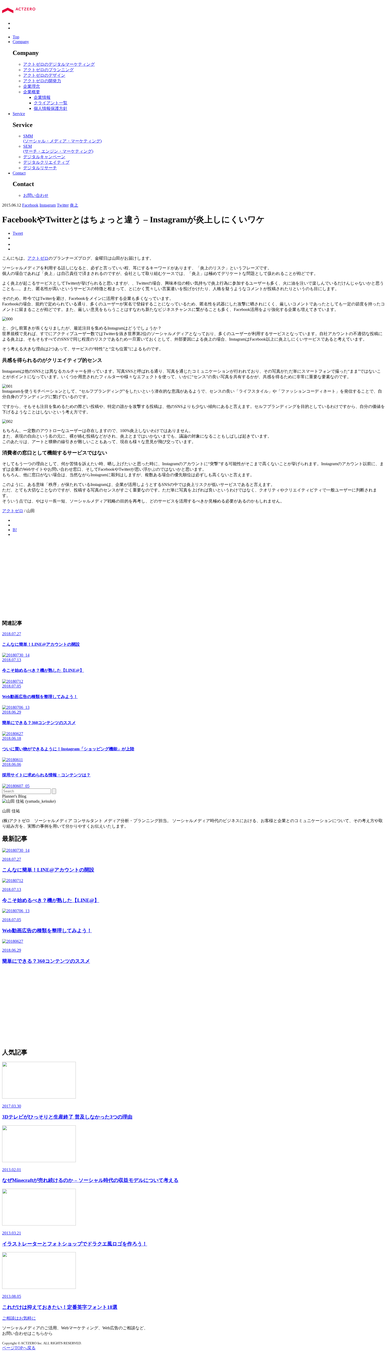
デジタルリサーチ (40, 168)
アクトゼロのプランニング (48, 70)
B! (15, 529)
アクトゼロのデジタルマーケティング (59, 64)
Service (19, 113)
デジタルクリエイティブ (46, 162)
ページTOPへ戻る (19, 1348)
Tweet (18, 233)
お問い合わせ (35, 195)
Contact (19, 173)
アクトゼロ (37, 258)
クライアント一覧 (50, 103)
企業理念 (31, 86)
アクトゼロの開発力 (42, 81)
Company (21, 41)
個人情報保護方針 (50, 108)
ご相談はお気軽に (19, 1318)
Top (16, 37)
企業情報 (42, 97)
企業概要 (31, 92)
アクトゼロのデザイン (44, 75)
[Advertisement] (160, 578)
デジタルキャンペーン (44, 157)
